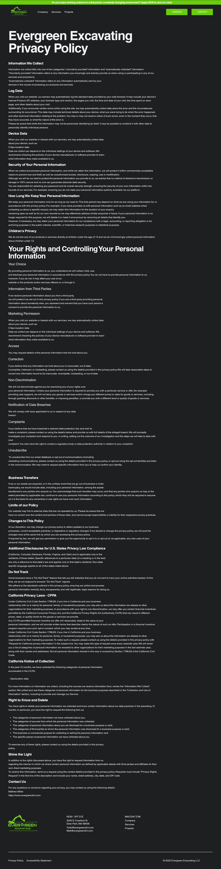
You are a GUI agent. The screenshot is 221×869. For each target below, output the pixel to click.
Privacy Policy (15, 860)
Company (130, 820)
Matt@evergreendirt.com (80, 830)
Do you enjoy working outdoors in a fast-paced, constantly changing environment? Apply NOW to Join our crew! (112, 2)
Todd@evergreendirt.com (80, 827)
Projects (129, 828)
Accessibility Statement (38, 860)
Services (129, 824)
